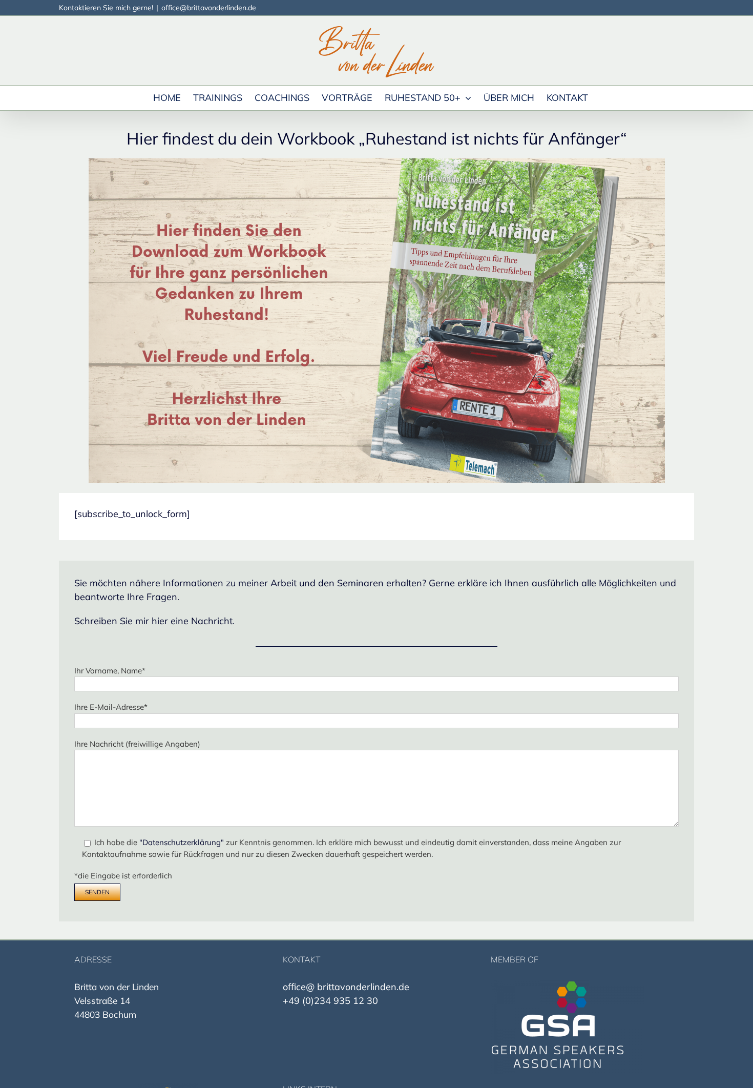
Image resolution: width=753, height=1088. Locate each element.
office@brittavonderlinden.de (208, 7)
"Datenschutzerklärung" (182, 842)
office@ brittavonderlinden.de (346, 987)
